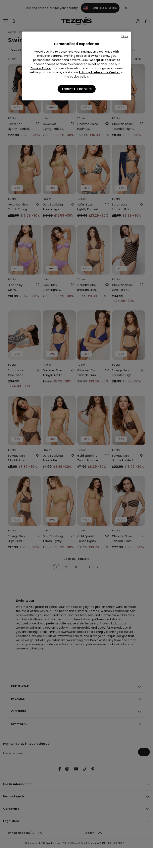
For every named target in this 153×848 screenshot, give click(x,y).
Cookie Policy (40, 68)
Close (124, 36)
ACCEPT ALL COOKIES (77, 89)
